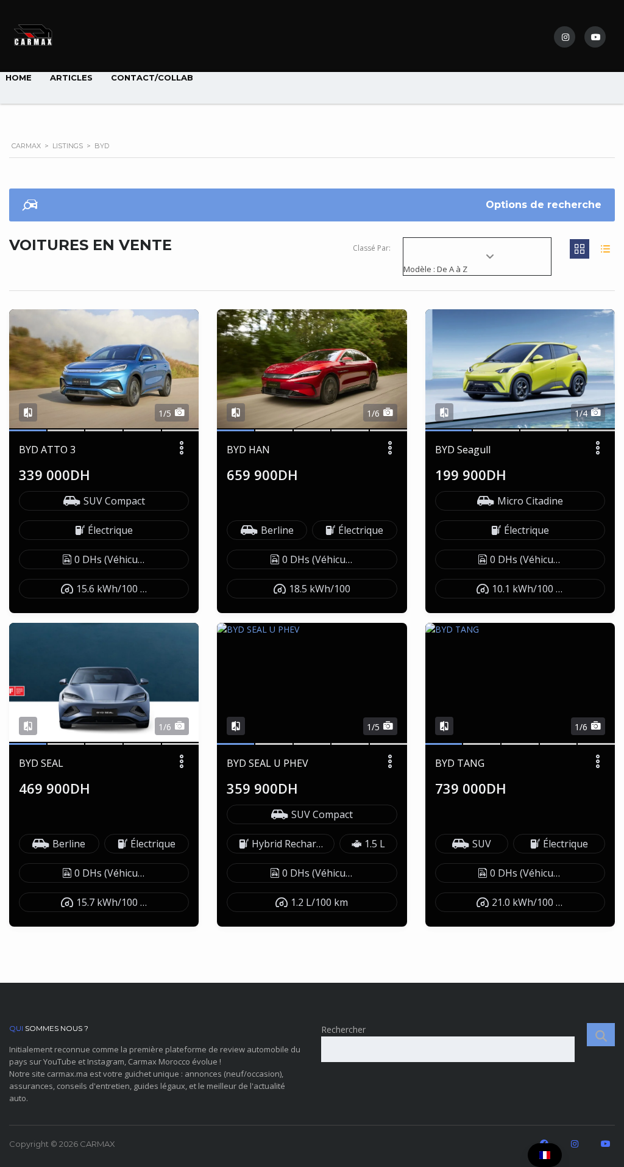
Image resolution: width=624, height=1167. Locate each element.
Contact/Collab (152, 77)
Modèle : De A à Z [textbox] (435, 269)
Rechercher (343, 1029)
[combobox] (477, 263)
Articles (71, 77)
